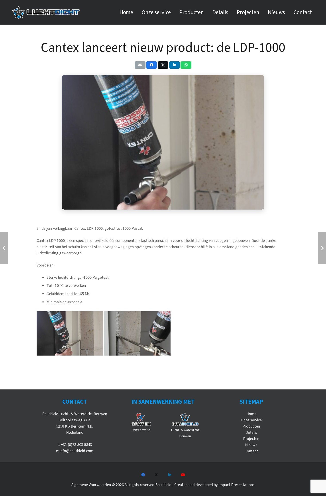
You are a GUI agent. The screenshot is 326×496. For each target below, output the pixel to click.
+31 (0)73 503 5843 (76, 444)
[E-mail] (140, 64)
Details (251, 432)
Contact (251, 451)
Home (251, 414)
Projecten (251, 439)
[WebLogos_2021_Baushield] (185, 419)
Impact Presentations (236, 485)
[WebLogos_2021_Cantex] (141, 419)
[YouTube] (183, 474)
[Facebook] (143, 474)
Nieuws (251, 445)
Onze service (251, 420)
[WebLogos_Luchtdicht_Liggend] (46, 12)
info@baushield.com (76, 451)
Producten (251, 426)
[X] (156, 474)
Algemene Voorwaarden (91, 485)
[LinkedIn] (169, 474)
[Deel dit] (151, 64)
